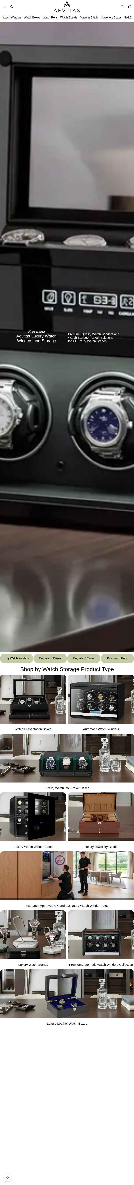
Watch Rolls (50, 17)
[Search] (11, 6)
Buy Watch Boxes (50, 658)
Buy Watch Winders (17, 658)
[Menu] (4, 7)
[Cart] (130, 6)
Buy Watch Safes (83, 658)
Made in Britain (89, 17)
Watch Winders (12, 17)
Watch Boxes (32, 17)
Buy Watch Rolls (117, 658)
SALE (128, 17)
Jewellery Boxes (111, 17)
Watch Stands (68, 17)
